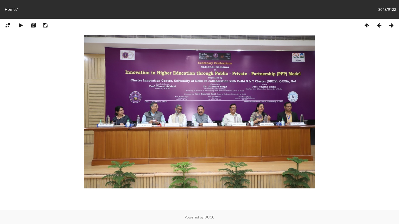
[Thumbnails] (367, 25)
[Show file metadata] (33, 25)
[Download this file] (45, 25)
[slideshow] (21, 25)
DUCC (209, 217)
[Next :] (391, 25)
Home (10, 9)
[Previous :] (379, 25)
